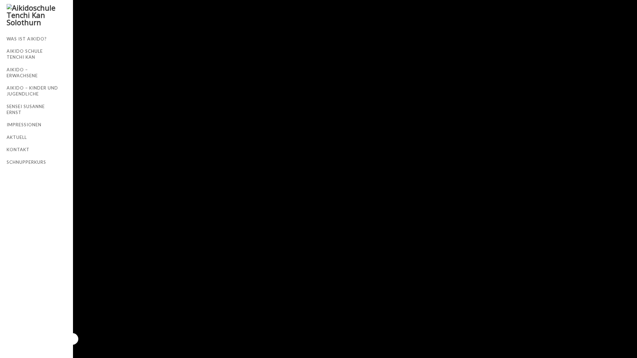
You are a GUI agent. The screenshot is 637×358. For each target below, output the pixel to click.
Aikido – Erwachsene (22, 72)
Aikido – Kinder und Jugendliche (32, 90)
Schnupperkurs (26, 162)
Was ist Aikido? (27, 38)
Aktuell (17, 137)
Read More (88, 14)
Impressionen (24, 124)
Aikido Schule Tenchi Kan (25, 54)
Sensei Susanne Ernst (26, 109)
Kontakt (18, 149)
